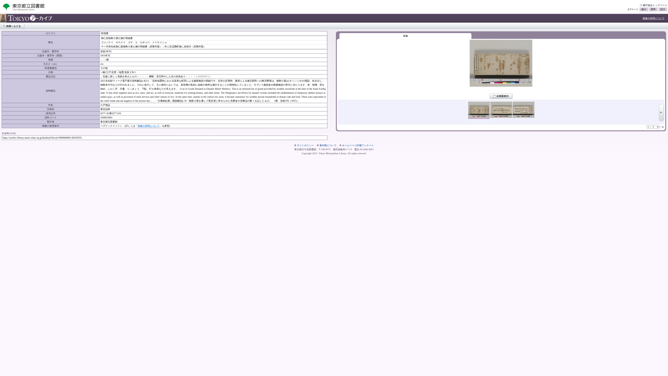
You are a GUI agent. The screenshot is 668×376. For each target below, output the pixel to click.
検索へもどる (13, 26)
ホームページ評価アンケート (358, 145)
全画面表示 (502, 96)
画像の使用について (654, 18)
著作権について (327, 145)
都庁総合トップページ (655, 5)
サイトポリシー (305, 145)
